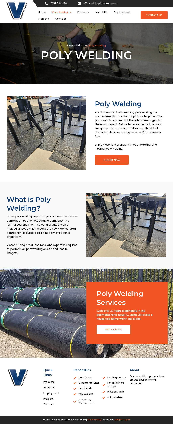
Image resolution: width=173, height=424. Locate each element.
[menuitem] (42, 12)
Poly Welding (86, 394)
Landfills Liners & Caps (115, 384)
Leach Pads (85, 388)
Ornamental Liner (89, 382)
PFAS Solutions (115, 392)
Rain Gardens (115, 397)
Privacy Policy (94, 419)
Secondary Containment (87, 401)
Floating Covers (116, 377)
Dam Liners (85, 377)
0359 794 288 (59, 3)
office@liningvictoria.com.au (100, 3)
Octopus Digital (122, 419)
